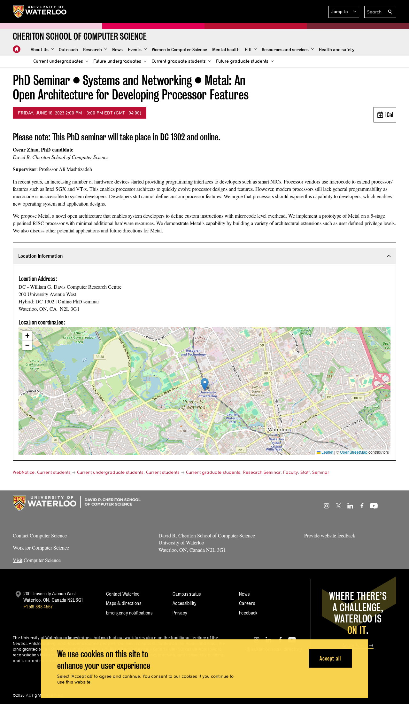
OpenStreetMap (353, 452)
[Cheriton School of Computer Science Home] (16, 49)
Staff (305, 472)
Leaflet (326, 452)
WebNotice (24, 472)
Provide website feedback (329, 535)
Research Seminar (262, 472)
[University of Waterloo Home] (40, 11)
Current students (54, 472)
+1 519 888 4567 (38, 606)
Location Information (40, 256)
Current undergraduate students (110, 472)
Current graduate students (213, 472)
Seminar (320, 472)
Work (18, 547)
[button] (344, 12)
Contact (20, 535)
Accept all (330, 658)
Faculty (290, 472)
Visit (17, 560)
